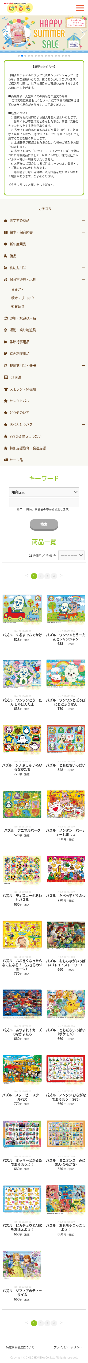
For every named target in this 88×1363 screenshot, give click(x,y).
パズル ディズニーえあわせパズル (22, 897)
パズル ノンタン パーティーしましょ (65, 832)
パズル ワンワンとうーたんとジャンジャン (65, 636)
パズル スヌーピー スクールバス (22, 1096)
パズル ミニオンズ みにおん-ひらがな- (65, 1162)
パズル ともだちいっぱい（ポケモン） (65, 1031)
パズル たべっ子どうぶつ (65, 895)
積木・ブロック (22, 297)
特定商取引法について (20, 1347)
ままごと (17, 289)
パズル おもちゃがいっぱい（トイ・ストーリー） (65, 962)
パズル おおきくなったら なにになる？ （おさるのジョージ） (22, 964)
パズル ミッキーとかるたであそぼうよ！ (22, 1162)
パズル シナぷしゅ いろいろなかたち (22, 767)
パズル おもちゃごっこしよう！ (65, 1227)
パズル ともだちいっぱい (65, 765)
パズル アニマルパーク (22, 830)
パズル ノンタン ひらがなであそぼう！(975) (66, 1096)
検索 (44, 523)
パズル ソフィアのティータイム (22, 1292)
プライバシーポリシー (68, 1347)
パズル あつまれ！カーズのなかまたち (22, 1031)
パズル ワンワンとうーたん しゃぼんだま (22, 702)
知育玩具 (17, 306)
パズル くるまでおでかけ (22, 634)
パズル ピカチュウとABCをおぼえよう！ (22, 1227)
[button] (5, 34)
